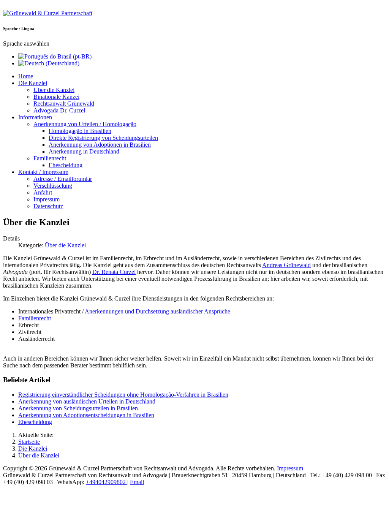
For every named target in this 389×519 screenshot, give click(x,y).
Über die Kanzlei (65, 245)
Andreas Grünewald (286, 265)
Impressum (290, 468)
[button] (32, 83)
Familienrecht (34, 318)
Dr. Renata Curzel (114, 272)
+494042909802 (106, 482)
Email (137, 482)
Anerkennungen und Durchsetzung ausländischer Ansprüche (157, 311)
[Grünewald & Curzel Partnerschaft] (47, 13)
